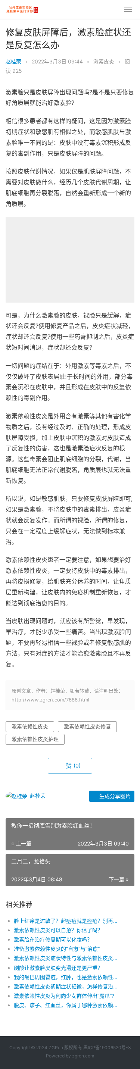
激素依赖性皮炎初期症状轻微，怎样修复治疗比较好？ (68, 986)
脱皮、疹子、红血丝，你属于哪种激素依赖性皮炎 (68, 1005)
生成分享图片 (114, 796)
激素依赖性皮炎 (30, 726)
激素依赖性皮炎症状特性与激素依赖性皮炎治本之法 (68, 958)
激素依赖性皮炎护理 (35, 739)
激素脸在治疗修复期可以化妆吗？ (53, 939)
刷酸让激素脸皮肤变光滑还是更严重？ (58, 968)
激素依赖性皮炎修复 (87, 726)
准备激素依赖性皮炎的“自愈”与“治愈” (57, 948)
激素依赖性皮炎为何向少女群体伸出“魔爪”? (64, 996)
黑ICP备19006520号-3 (107, 1047)
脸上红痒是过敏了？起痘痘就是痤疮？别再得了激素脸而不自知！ (68, 921)
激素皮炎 (103, 61)
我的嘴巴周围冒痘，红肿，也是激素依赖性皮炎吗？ (68, 977)
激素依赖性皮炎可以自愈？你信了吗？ (58, 930)
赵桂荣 (13, 61)
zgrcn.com (83, 1056)
